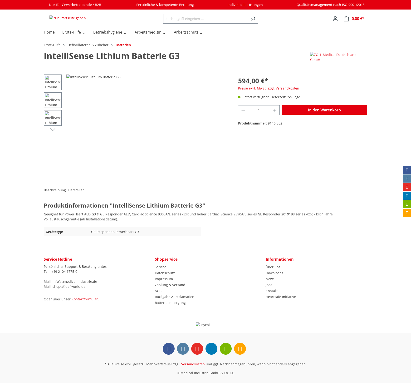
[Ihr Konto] (335, 18)
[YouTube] (407, 187)
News (270, 279)
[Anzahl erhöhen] (275, 110)
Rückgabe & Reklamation (174, 296)
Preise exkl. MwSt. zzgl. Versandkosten (268, 88)
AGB (158, 290)
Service (160, 267)
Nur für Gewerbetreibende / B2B (74, 4)
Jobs (269, 285)
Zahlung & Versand (170, 285)
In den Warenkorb (324, 110)
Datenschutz (165, 273)
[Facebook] (407, 170)
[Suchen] (252, 19)
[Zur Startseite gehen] (67, 17)
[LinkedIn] (407, 195)
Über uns (273, 267)
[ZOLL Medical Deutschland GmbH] (334, 57)
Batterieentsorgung (170, 302)
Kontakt (272, 290)
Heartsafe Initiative (281, 296)
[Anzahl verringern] (243, 110)
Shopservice (166, 259)
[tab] (55, 190)
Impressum (164, 279)
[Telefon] (407, 213)
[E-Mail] (407, 204)
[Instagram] (407, 178)
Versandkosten (193, 364)
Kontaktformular (85, 299)
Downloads (274, 273)
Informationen (280, 259)
